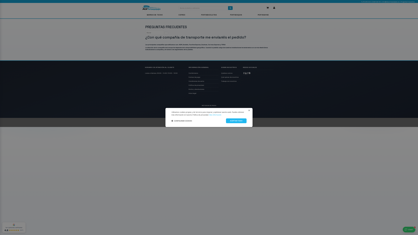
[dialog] (209, 117)
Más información (215, 115)
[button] (181, 121)
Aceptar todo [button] (236, 121)
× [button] (249, 110)
